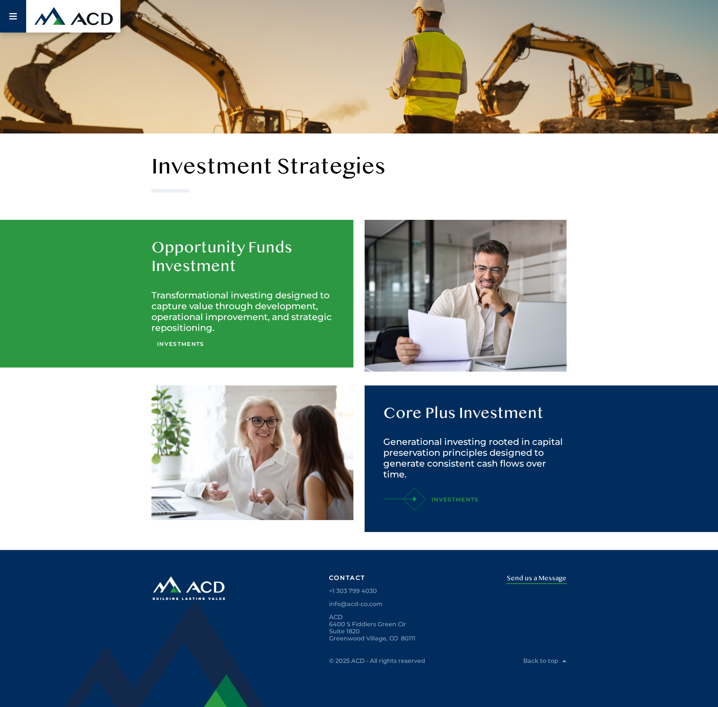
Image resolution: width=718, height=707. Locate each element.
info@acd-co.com (356, 604)
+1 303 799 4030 (353, 590)
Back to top (540, 660)
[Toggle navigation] (13, 16)
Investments (181, 344)
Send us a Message (537, 578)
